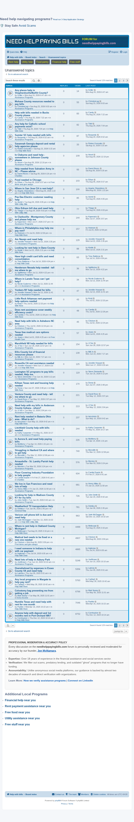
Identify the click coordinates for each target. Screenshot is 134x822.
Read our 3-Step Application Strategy (68, 19)
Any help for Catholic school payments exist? (30, 125)
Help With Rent (24, 151)
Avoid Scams (27, 25)
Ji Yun (20, 346)
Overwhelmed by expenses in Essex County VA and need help (34, 569)
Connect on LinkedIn (80, 680)
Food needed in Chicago (28, 180)
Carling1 (20, 584)
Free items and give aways (26, 544)
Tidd (19, 129)
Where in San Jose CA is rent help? (34, 188)
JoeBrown (21, 562)
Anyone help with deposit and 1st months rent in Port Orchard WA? (33, 614)
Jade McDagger (24, 520)
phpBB (58, 801)
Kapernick (21, 222)
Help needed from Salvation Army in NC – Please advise (34, 170)
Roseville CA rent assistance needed (34, 363)
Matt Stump (22, 596)
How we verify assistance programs (45, 680)
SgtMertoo (21, 273)
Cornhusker (22, 618)
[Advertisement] (63, 10)
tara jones (21, 422)
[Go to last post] (95, 90)
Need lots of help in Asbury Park (32, 559)
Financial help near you (20, 700)
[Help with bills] (67, 41)
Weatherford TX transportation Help (34, 506)
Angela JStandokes (25, 191)
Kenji (19, 304)
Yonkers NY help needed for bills (32, 290)
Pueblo (20, 607)
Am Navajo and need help (29, 239)
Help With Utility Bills (29, 522)
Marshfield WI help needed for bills (34, 343)
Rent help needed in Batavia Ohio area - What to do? (33, 418)
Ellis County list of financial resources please (30, 353)
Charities (18, 176)
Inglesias (21, 553)
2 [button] (119, 80)
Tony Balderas (23, 261)
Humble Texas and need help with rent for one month (33, 603)
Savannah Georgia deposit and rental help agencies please (35, 145)
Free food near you (17, 712)
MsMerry (21, 444)
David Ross (22, 399)
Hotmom (21, 233)
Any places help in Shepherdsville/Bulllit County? (31, 91)
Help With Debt (23, 263)
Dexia (19, 388)
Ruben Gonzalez (24, 149)
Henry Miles (22, 489)
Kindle (20, 250)
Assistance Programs (24, 97)
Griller (20, 95)
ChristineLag (22, 106)
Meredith (21, 455)
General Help (20, 511)
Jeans (20, 337)
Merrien (20, 466)
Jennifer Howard (24, 242)
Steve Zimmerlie (24, 377)
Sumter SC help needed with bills (33, 135)
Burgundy (21, 137)
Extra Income (22, 598)
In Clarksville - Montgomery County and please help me (34, 218)
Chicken (20, 326)
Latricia (20, 573)
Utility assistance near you (22, 718)
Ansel (19, 162)
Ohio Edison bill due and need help (34, 208)
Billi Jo (20, 357)
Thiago (20, 211)
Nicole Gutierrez (24, 284)
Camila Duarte (23, 478)
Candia (20, 315)
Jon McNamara (47, 650)
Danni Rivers (22, 174)
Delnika (20, 509)
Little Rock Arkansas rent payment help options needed (33, 300)
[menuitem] (23, 52)
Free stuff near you (17, 724)
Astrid (19, 202)
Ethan (19, 182)
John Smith (22, 500)
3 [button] (123, 80)
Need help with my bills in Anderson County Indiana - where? (34, 406)
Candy (20, 118)
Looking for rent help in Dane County (35, 248)
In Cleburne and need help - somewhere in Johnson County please (32, 157)
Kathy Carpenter (24, 433)
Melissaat (21, 531)
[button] (127, 80)
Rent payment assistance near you (28, 706)
